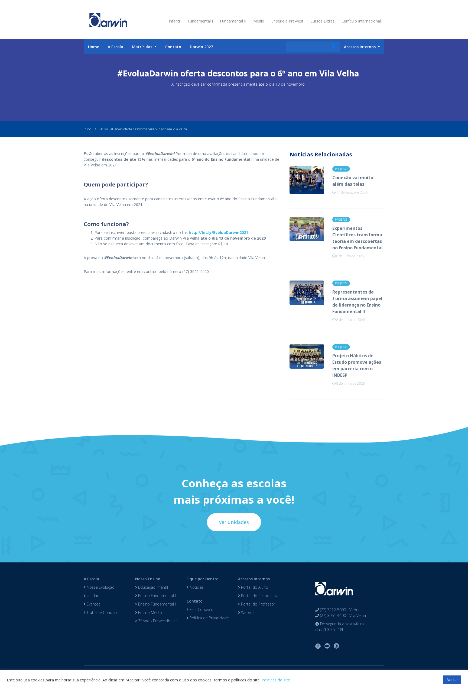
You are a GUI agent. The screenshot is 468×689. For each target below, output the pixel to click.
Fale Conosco (200, 609)
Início (87, 129)
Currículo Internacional (361, 21)
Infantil (175, 21)
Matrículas (142, 46)
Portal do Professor (257, 604)
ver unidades (234, 522)
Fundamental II (233, 21)
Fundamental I (200, 21)
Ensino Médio (149, 612)
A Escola (115, 46)
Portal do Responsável (260, 595)
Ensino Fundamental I (156, 595)
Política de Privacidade (208, 617)
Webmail (248, 612)
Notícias (196, 587)
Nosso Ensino (147, 578)
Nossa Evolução (100, 587)
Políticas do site (276, 679)
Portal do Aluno (254, 587)
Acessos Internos (254, 578)
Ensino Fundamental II (157, 604)
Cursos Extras (322, 21)
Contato (173, 46)
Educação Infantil (152, 587)
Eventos (93, 604)
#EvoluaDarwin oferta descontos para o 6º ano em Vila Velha (143, 129)
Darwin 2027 (201, 46)
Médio (258, 21)
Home (93, 46)
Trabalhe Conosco (102, 612)
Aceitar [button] (452, 679)
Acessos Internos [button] (360, 46)
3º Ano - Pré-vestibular (157, 620)
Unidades (94, 595)
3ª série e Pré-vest (287, 21)
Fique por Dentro (203, 578)
